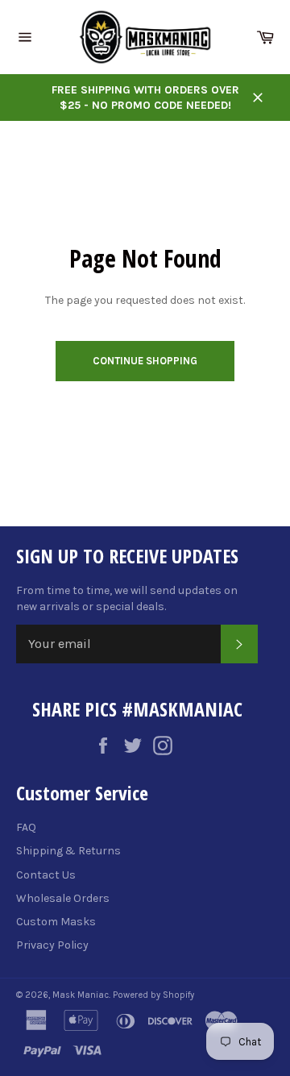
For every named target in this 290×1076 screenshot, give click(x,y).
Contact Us (46, 875)
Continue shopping (145, 361)
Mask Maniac (80, 995)
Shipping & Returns (68, 851)
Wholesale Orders (63, 898)
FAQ (26, 827)
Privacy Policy (52, 945)
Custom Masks (56, 922)
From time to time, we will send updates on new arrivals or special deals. (127, 598)
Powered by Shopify (153, 995)
